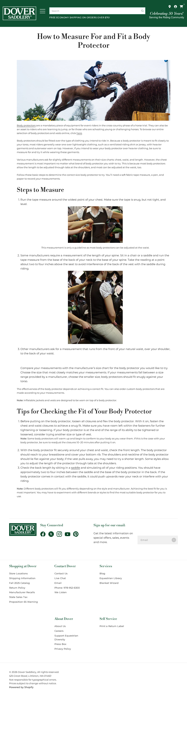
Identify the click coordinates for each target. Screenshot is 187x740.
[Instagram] (61, 534)
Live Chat (60, 578)
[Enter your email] (174, 540)
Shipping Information (22, 578)
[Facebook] (44, 534)
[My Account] (175, 7)
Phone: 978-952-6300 (67, 587)
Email (58, 582)
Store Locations (18, 573)
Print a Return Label (112, 626)
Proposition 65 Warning (23, 601)
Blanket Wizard (109, 582)
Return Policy (17, 587)
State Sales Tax (18, 597)
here (79, 133)
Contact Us (61, 573)
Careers (59, 630)
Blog (102, 573)
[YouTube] (69, 534)
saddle (75, 467)
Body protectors (26, 125)
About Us (60, 626)
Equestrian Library (111, 578)
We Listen (60, 592)
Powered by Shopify (21, 687)
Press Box (60, 644)
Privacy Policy (62, 648)
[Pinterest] (77, 534)
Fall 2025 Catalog (19, 582)
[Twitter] (52, 534)
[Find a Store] (170, 7)
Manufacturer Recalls (22, 592)
